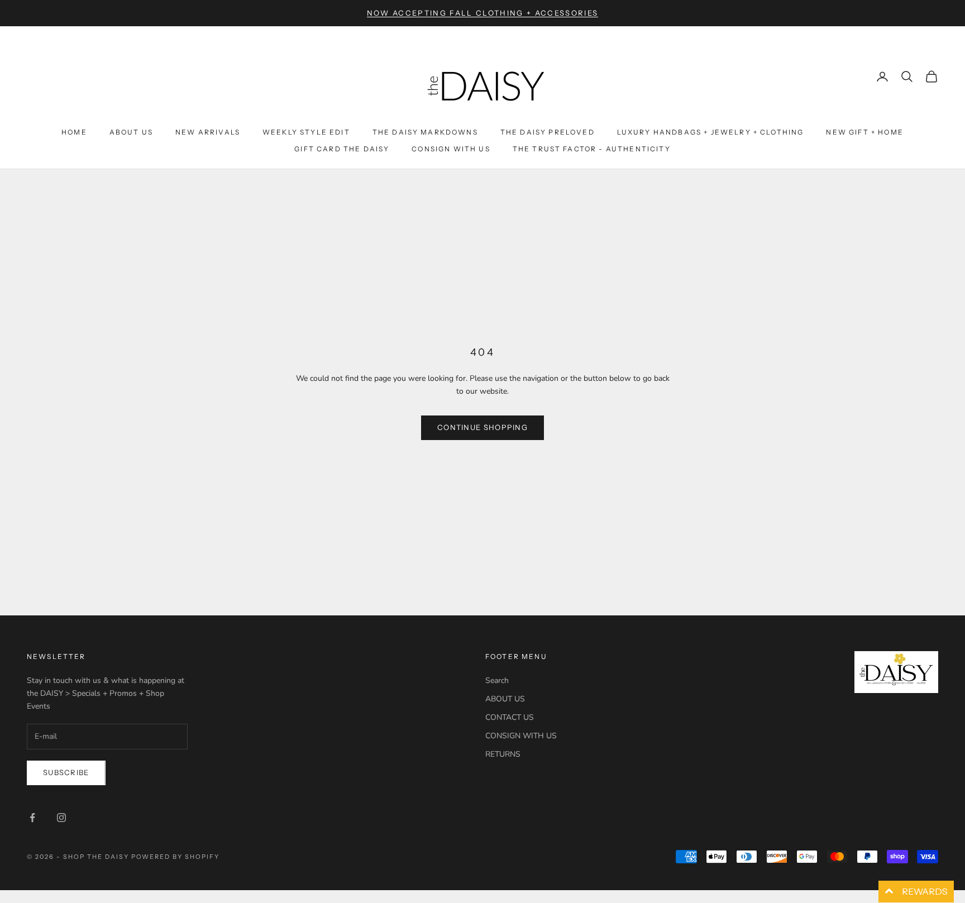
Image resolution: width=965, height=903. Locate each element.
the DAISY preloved (547, 132)
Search (497, 680)
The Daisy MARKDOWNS (425, 132)
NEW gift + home (864, 132)
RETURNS (502, 754)
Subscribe (66, 772)
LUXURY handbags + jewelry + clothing (710, 132)
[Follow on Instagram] (61, 817)
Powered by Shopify (175, 857)
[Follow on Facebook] (32, 817)
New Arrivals (207, 132)
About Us (131, 132)
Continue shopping (482, 427)
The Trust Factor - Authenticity (592, 149)
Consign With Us (451, 149)
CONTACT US (509, 717)
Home (74, 132)
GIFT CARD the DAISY (341, 149)
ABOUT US (505, 699)
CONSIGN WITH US (521, 735)
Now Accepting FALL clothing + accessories (483, 12)
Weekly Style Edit (306, 132)
